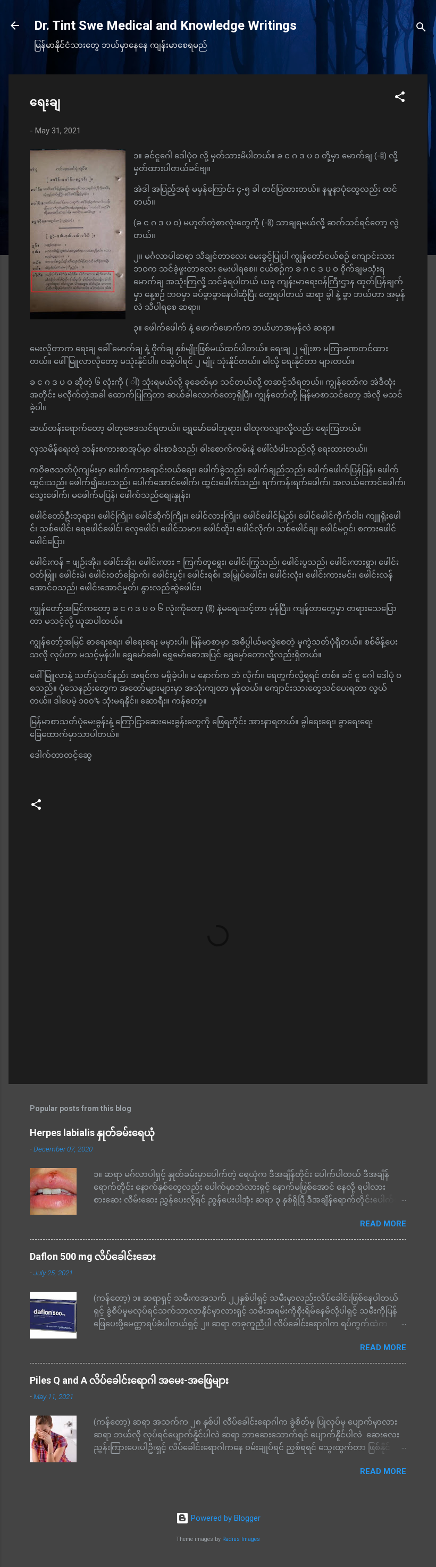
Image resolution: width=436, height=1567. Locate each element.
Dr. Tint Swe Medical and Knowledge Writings (165, 25)
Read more (383, 1224)
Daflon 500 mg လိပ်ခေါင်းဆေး (93, 1256)
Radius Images (241, 1539)
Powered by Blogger (225, 1518)
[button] (399, 98)
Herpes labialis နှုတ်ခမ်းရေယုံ (92, 1132)
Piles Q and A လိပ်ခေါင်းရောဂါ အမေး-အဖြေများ (129, 1380)
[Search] (421, 29)
